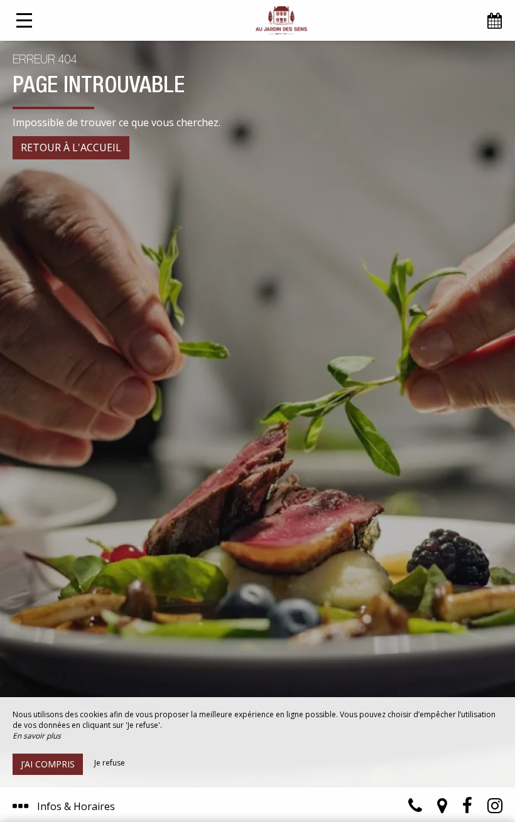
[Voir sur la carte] (442, 808)
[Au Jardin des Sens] (281, 20)
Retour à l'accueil (71, 147)
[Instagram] (494, 808)
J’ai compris (48, 764)
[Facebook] (467, 808)
